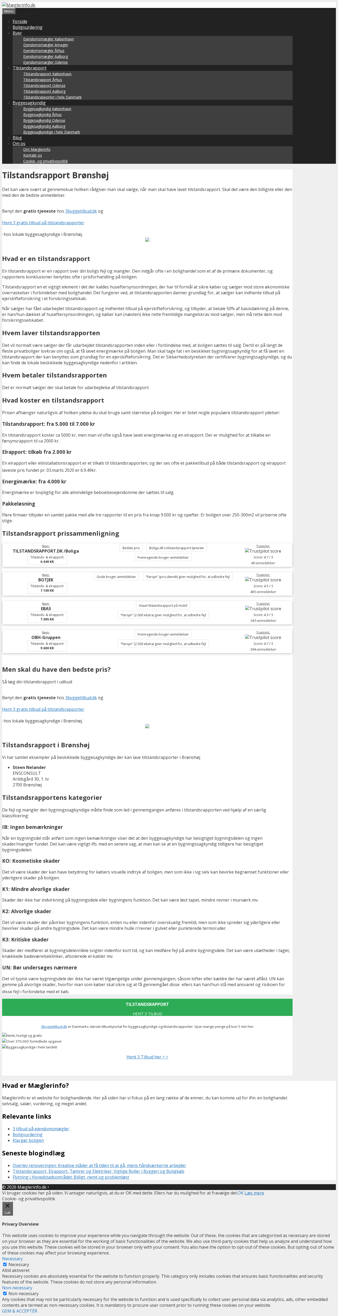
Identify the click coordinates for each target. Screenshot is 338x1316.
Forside (20, 21)
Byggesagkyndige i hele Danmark (51, 131)
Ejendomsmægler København (48, 38)
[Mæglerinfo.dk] (18, 5)
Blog (17, 138)
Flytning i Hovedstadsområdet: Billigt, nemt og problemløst (71, 1177)
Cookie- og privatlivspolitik (45, 161)
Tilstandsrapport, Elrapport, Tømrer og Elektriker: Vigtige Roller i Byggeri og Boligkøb (98, 1171)
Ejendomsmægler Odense (45, 62)
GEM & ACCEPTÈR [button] (19, 1311)
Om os (19, 143)
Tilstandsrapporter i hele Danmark (52, 97)
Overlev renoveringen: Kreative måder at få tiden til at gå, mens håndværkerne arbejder (99, 1165)
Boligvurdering (28, 27)
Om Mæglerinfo (36, 149)
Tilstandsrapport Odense (44, 85)
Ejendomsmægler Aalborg (45, 56)
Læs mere (254, 1193)
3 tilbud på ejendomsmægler (41, 1129)
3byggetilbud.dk (81, 211)
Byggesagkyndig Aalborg (44, 126)
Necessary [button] (12, 1259)
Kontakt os (32, 155)
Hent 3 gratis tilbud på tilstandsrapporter (43, 223)
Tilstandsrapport (29, 68)
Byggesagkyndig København (47, 108)
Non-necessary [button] (17, 1288)
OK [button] (240, 1193)
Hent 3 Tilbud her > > (147, 1057)
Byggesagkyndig (29, 103)
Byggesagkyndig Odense (44, 120)
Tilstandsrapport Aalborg (44, 91)
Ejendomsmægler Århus (43, 50)
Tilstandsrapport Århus (42, 79)
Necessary (18, 1264)
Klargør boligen (28, 1140)
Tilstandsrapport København (47, 73)
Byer (17, 33)
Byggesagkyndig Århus (42, 114)
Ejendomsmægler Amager (45, 44)
